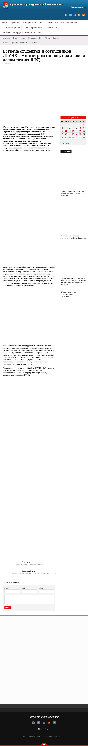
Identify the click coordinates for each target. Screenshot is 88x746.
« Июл (66, 143)
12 (69, 131)
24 (62, 137)
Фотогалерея (72, 22)
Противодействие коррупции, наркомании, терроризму (22, 32)
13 (73, 131)
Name (6, 588)
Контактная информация (11, 27)
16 (84, 131)
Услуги (25, 27)
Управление (15, 22)
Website (41, 588)
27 (73, 137)
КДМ (40, 38)
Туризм (23, 38)
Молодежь (32, 38)
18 (66, 134)
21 (76, 134)
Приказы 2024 (36, 27)
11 (66, 131)
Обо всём (56, 38)
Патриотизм (34, 42)
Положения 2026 (51, 27)
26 (69, 137)
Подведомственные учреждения (52, 22)
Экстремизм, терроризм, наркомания (15, 42)
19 (69, 134)
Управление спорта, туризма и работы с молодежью (37, 4)
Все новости (6, 38)
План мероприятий (29, 22)
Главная (4, 22)
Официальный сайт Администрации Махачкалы (68, 294)
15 (80, 131)
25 (66, 137)
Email (24, 588)
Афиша (47, 38)
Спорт (15, 38)
